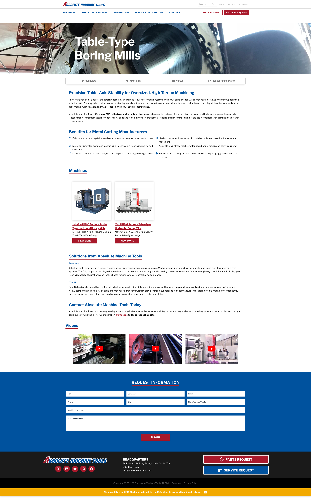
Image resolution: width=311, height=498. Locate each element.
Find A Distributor (227, 4)
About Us (157, 12)
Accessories (99, 12)
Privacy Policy (191, 483)
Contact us (122, 315)
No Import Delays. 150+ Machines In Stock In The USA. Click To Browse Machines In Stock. (152, 492)
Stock (85, 12)
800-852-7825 (131, 467)
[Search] (212, 4)
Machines (69, 12)
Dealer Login (242, 4)
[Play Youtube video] (99, 349)
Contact (174, 12)
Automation (121, 12)
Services (140, 12)
